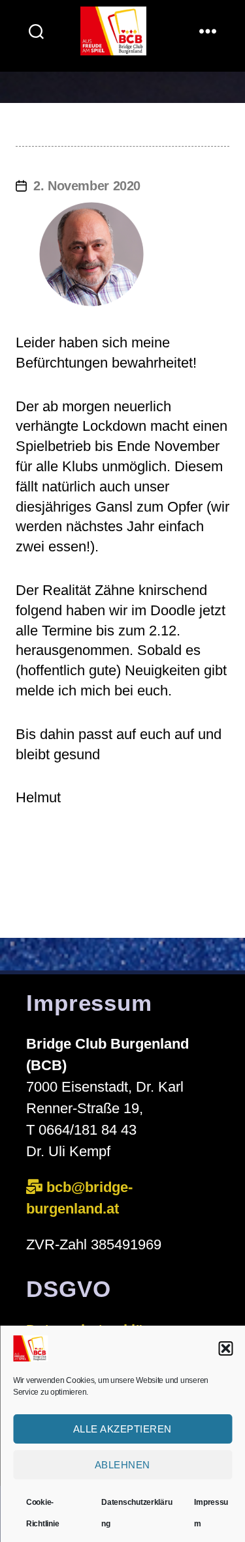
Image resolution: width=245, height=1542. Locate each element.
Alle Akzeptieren (122, 1428)
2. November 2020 (86, 186)
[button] (225, 1348)
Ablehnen (122, 1464)
